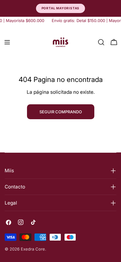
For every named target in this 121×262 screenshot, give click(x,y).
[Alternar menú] (7, 42)
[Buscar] (101, 42)
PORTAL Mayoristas (61, 8)
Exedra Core (33, 248)
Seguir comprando (60, 111)
